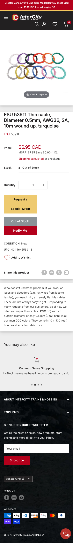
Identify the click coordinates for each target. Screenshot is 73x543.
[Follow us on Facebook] (6, 497)
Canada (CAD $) (15, 478)
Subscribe (17, 460)
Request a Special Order (20, 204)
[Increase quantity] (43, 185)
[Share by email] (66, 272)
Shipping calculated (31, 158)
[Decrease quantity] (23, 185)
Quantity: (10, 185)
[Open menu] (6, 17)
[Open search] (37, 24)
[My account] (44, 24)
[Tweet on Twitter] (59, 272)
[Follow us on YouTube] (21, 497)
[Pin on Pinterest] (51, 272)
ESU (7, 134)
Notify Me (20, 230)
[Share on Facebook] (44, 272)
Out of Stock (20, 221)
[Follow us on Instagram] (14, 497)
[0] (65, 24)
